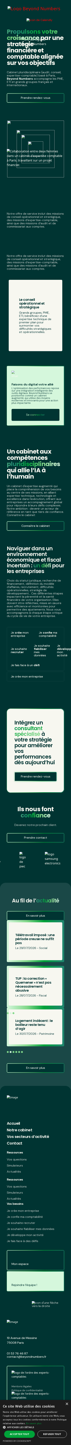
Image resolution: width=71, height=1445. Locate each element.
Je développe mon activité (25, 1235)
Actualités (14, 1171)
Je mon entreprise (20, 634)
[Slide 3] (19, 355)
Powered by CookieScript (17, 1441)
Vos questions (17, 1159)
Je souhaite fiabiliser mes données (30, 1229)
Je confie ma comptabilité (25, 1216)
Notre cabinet (19, 1130)
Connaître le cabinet (35, 526)
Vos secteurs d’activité (28, 1137)
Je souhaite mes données (42, 650)
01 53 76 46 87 (17, 1353)
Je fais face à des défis (22, 1241)
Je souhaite (19, 650)
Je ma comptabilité (48, 634)
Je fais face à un (25, 665)
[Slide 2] (16, 355)
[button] (54, 1013)
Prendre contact (35, 838)
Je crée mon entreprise (23, 1210)
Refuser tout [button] (52, 1434)
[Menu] (59, 20)
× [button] (66, 1404)
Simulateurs (15, 1165)
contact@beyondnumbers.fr (26, 1356)
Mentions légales (22, 1386)
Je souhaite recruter (21, 1222)
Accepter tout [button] (19, 1434)
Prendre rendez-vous (35, 98)
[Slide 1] (12, 355)
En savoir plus (35, 916)
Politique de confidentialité (27, 1390)
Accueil (13, 1123)
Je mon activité (60, 650)
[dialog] (35, 1422)
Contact (14, 1143)
